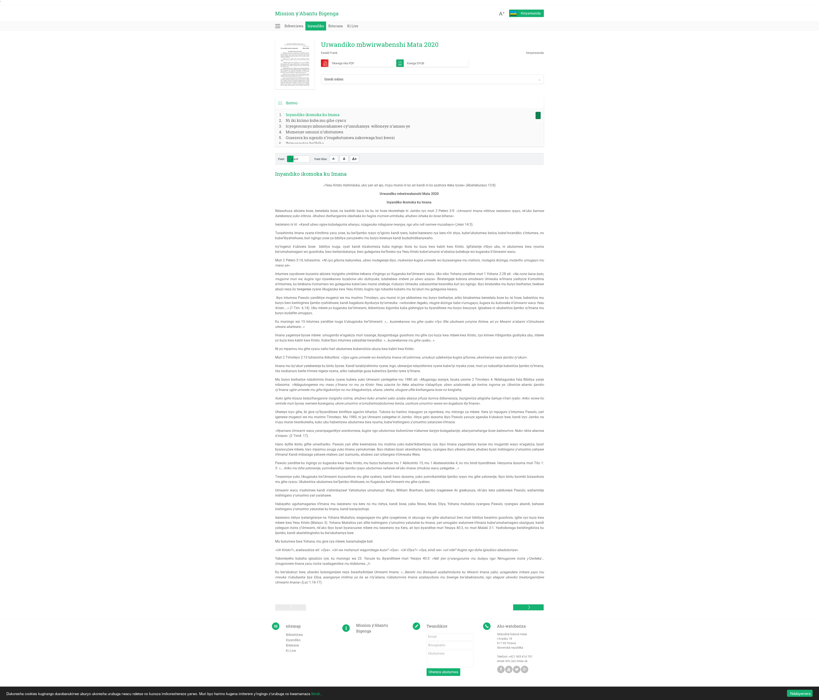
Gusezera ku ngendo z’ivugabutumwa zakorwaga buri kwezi (340, 137)
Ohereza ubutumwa (443, 672)
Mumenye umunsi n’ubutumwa (314, 131)
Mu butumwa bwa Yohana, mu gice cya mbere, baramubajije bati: (324, 541)
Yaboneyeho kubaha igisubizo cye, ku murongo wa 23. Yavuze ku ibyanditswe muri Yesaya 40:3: (409, 561)
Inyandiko (316, 26)
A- (333, 159)
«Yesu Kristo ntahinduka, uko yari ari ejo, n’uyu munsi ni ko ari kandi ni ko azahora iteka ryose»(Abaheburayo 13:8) (409, 185)
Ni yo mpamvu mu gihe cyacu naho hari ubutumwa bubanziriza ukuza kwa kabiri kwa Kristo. (344, 349)
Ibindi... (317, 693)
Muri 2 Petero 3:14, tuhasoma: (409, 262)
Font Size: (320, 159)
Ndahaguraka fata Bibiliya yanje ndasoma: (409, 384)
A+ (354, 159)
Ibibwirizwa (294, 26)
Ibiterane (335, 26)
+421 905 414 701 (520, 656)
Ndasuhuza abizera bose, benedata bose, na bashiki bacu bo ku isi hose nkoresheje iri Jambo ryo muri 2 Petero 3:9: (409, 213)
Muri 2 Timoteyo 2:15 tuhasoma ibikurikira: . (401, 357)
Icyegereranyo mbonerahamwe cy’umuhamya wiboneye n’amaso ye (348, 126)
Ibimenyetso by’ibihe (305, 143)
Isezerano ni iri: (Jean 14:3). (374, 224)
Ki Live (352, 26)
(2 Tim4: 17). (409, 433)
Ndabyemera (800, 693)
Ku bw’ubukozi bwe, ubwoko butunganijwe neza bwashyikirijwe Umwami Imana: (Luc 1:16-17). (409, 577)
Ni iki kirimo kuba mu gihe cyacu (316, 120)
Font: (281, 159)
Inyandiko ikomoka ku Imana (313, 114)
